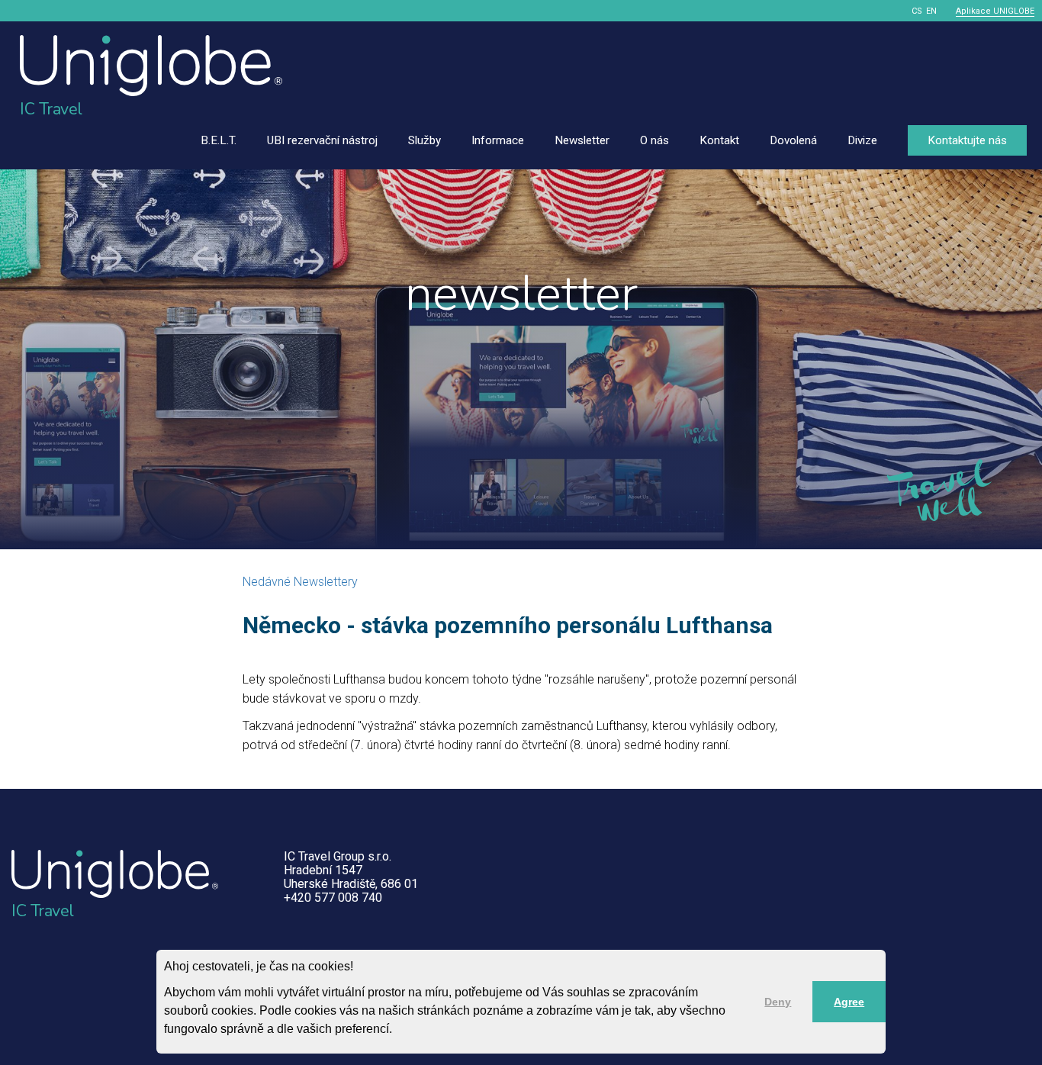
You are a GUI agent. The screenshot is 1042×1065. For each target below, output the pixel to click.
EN (931, 11)
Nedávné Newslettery (300, 581)
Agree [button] (849, 1002)
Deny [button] (777, 1002)
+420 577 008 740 (333, 897)
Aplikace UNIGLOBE (995, 11)
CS (917, 11)
